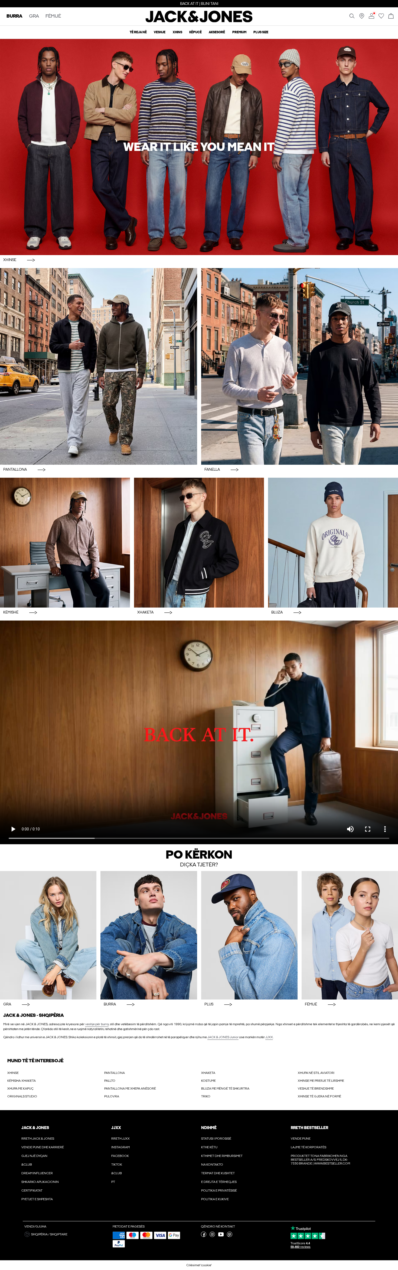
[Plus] (249, 935)
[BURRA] (148, 935)
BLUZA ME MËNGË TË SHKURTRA (225, 1088)
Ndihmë (209, 1127)
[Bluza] (333, 543)
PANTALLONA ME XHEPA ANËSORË (130, 1088)
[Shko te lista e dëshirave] (381, 17)
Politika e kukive (215, 1199)
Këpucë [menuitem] (195, 32)
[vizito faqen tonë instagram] (212, 1236)
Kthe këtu (209, 1147)
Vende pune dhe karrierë (42, 1147)
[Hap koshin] (391, 16)
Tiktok (116, 1164)
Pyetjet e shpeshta (37, 1199)
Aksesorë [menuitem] (217, 32)
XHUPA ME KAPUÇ (20, 1088)
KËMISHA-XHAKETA (21, 1081)
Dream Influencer (37, 1173)
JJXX (269, 1037)
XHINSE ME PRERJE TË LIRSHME (321, 1081)
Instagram (120, 1147)
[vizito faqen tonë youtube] (221, 1236)
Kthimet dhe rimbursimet (222, 1156)
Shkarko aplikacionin (40, 1182)
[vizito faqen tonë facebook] (203, 1236)
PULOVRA (111, 1096)
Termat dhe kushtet (218, 1173)
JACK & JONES (35, 1127)
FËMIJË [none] (53, 16)
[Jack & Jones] (199, 21)
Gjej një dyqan (34, 1156)
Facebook (120, 1156)
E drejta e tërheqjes (219, 1182)
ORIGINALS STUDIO (22, 1096)
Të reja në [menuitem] (138, 32)
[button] (66, 1234)
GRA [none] (34, 16)
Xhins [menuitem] (177, 32)
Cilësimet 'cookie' (199, 1265)
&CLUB (26, 1164)
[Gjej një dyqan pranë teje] (361, 17)
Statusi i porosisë (216, 1138)
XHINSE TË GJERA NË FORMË (319, 1096)
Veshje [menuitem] (159, 32)
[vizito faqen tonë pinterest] (229, 1236)
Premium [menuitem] (239, 32)
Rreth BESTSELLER (309, 1127)
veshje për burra (97, 1024)
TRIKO (205, 1096)
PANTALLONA (114, 1073)
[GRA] (48, 935)
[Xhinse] (199, 147)
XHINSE (13, 1073)
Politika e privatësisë (219, 1190)
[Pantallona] (98, 366)
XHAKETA (208, 1073)
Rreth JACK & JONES (37, 1138)
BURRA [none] (14, 16)
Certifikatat (32, 1190)
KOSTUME (208, 1081)
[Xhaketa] (199, 543)
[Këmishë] (65, 543)
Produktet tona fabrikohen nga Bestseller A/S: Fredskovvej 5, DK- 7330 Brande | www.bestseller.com (320, 1159)
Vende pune (301, 1138)
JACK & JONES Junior (223, 1037)
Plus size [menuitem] (260, 32)
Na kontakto (212, 1164)
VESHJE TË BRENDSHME (316, 1088)
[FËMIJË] (350, 935)
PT (113, 1182)
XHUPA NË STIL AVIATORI (316, 1073)
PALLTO (109, 1081)
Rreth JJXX (120, 1138)
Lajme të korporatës (308, 1147)
